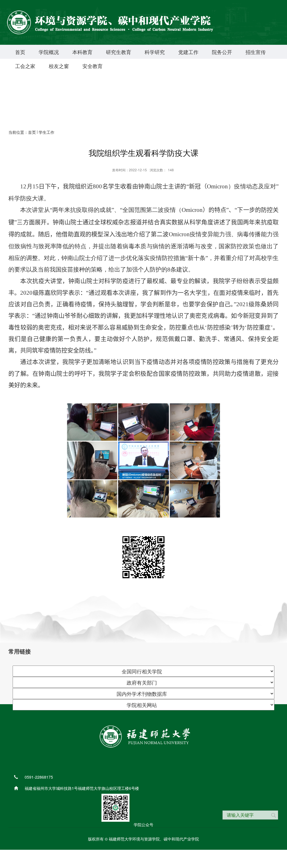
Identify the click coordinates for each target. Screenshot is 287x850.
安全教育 (92, 65)
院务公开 (222, 51)
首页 (20, 51)
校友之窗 (59, 65)
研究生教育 (118, 51)
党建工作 (188, 51)
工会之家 (25, 65)
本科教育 (82, 51)
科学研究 (155, 51)
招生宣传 (256, 51)
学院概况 (49, 51)
